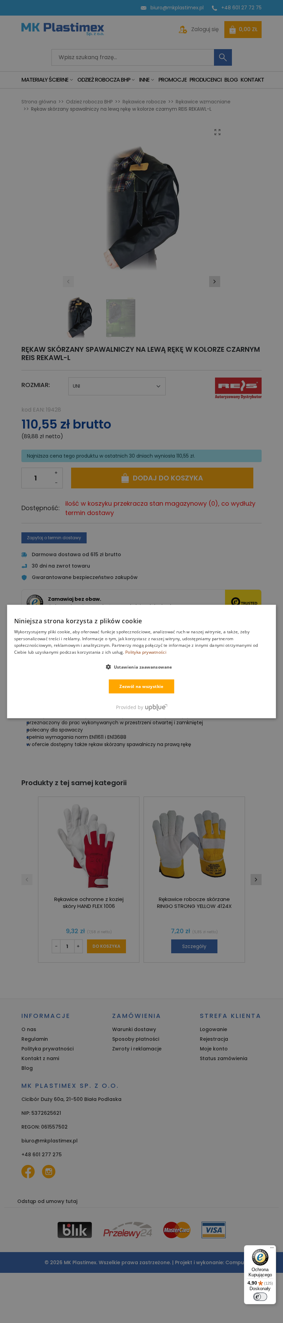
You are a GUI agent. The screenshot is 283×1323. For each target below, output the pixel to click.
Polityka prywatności (145, 652)
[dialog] (141, 661)
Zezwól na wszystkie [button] (141, 686)
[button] (141, 667)
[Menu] (272, 1249)
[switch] (260, 1297)
